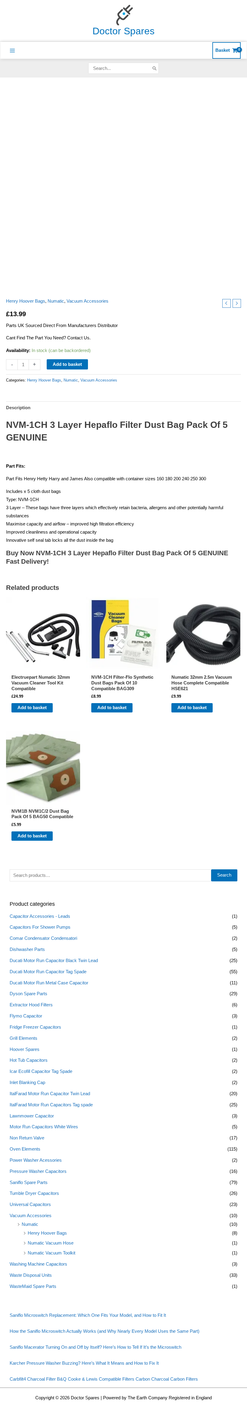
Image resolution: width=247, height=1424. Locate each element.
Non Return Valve (27, 1138)
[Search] (154, 68)
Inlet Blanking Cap (27, 1082)
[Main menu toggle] (12, 51)
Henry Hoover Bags (47, 1233)
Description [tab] (18, 407)
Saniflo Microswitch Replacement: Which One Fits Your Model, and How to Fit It (88, 1315)
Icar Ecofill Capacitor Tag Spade (41, 1071)
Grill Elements (23, 1038)
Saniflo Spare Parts (29, 1182)
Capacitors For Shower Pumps (40, 927)
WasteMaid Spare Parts (33, 1286)
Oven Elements (25, 1149)
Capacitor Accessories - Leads (40, 916)
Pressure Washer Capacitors (38, 1171)
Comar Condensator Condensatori (43, 938)
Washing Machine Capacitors (38, 1264)
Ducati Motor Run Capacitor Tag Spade (48, 971)
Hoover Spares (24, 1049)
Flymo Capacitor (26, 1016)
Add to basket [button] (32, 707)
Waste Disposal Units (31, 1275)
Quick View (43, 666)
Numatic (30, 1224)
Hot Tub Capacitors (29, 1060)
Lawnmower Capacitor (32, 1116)
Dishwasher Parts (27, 949)
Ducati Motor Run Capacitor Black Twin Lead (54, 960)
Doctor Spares (123, 31)
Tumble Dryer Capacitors (34, 1193)
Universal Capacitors (30, 1204)
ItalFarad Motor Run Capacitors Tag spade (51, 1104)
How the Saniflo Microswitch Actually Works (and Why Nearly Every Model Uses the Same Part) (104, 1331)
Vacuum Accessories (31, 1215)
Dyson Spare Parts (28, 993)
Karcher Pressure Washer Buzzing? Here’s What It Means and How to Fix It (84, 1363)
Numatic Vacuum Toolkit (51, 1253)
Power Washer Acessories (36, 1160)
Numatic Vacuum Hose (50, 1243)
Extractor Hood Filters (31, 1004)
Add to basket (67, 364)
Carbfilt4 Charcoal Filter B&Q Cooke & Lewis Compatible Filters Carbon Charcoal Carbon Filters (104, 1379)
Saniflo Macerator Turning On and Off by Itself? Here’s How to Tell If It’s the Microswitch (95, 1347)
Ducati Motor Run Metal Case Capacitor (49, 982)
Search (224, 875)
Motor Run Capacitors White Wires (44, 1126)
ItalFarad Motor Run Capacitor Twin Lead (50, 1093)
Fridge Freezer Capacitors (35, 1027)
